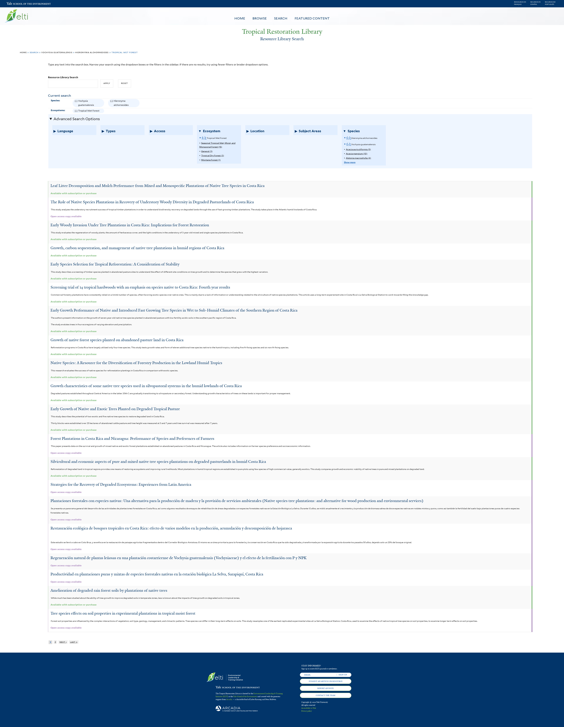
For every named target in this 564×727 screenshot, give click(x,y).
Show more (349, 162)
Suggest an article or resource (326, 681)
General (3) (207, 151)
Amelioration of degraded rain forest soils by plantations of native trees (109, 590)
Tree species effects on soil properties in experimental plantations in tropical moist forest (123, 613)
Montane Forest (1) (211, 160)
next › (63, 642)
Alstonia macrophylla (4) (358, 158)
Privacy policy (306, 711)
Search (280, 18)
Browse (259, 18)
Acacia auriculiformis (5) (358, 149)
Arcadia (229, 699)
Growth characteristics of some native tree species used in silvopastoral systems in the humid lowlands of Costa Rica (146, 385)
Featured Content (312, 18)
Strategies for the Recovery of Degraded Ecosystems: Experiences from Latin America (121, 484)
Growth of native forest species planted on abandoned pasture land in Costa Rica (117, 339)
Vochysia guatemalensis (56, 52)
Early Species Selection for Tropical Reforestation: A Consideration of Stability (115, 264)
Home (239, 18)
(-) (76, 103)
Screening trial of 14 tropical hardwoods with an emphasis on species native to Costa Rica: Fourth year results (140, 287)
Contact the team (325, 695)
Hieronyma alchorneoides (92, 52)
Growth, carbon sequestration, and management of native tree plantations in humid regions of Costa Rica (137, 247)
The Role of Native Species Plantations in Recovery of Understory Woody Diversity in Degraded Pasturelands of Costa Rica (152, 201)
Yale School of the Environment (14, 3)
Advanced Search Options (76, 119)
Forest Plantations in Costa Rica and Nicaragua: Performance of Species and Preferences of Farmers (132, 438)
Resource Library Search (63, 77)
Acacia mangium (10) (356, 153)
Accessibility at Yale (308, 708)
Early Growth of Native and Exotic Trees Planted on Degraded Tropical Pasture (115, 408)
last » (73, 642)
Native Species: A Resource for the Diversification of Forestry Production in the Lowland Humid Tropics (136, 362)
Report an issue (325, 688)
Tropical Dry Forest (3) (212, 155)
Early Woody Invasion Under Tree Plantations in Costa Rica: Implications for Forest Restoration (130, 224)
